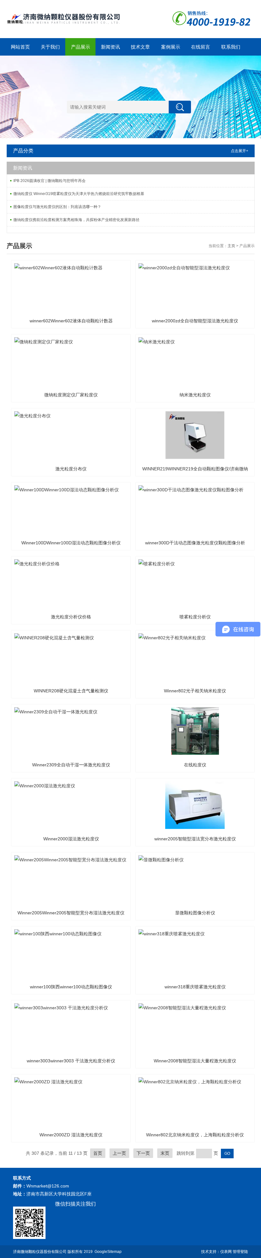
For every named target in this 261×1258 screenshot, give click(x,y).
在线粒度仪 (195, 764)
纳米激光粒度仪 (195, 394)
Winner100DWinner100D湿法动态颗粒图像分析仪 (71, 542)
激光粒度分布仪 (71, 468)
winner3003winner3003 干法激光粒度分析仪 (71, 1060)
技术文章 (140, 47)
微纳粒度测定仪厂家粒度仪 (71, 394)
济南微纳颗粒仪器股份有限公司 (40, 1251)
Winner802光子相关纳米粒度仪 (195, 690)
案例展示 (170, 47)
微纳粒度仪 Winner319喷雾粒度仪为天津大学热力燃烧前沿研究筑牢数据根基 (78, 194)
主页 (231, 246)
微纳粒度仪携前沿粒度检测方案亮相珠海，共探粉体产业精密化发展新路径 (76, 220)
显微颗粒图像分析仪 (195, 912)
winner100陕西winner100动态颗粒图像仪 (71, 986)
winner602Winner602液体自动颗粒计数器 (71, 320)
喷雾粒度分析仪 (195, 616)
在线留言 (200, 47)
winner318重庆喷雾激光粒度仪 (195, 986)
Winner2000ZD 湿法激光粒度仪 (70, 1134)
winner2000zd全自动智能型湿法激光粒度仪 (195, 320)
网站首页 (20, 47)
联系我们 (230, 47)
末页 (164, 1153)
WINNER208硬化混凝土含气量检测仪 (71, 690)
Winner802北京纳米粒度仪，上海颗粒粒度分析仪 (195, 1134)
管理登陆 (240, 1251)
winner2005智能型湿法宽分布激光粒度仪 (195, 838)
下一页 (143, 1153)
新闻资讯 (110, 47)
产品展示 (80, 47)
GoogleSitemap (108, 1251)
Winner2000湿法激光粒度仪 (71, 838)
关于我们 (50, 47)
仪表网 (226, 1251)
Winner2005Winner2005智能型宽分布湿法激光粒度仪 (71, 912)
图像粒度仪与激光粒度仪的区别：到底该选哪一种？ (57, 207)
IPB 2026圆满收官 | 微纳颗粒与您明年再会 (49, 180)
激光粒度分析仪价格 (71, 616)
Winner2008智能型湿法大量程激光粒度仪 (195, 1060)
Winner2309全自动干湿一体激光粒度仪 (71, 764)
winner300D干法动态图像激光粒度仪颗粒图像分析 (195, 542)
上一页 (119, 1153)
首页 (97, 1153)
